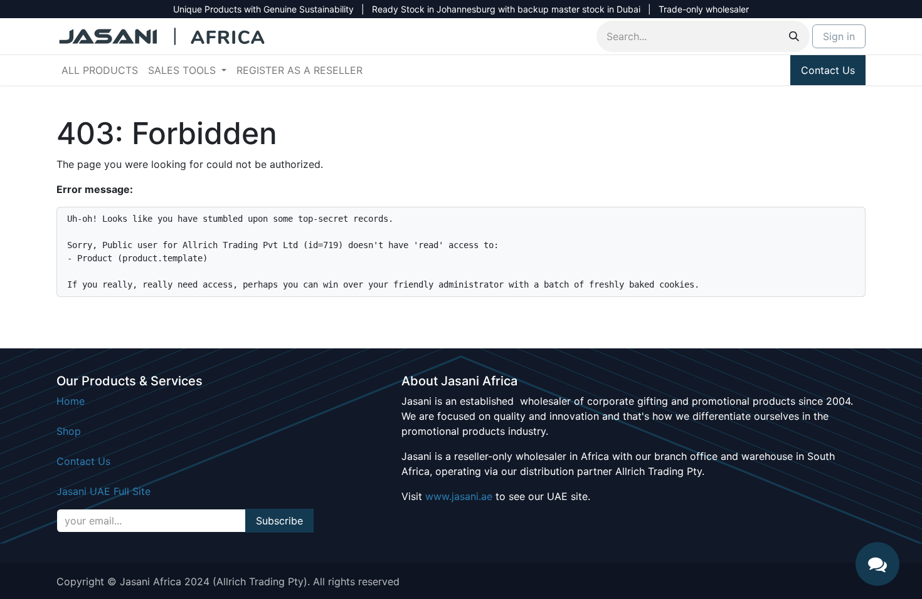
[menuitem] (99, 70)
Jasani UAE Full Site (103, 491)
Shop (68, 431)
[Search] (794, 36)
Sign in (839, 36)
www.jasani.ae (458, 496)
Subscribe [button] (279, 520)
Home (70, 401)
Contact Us (828, 70)
